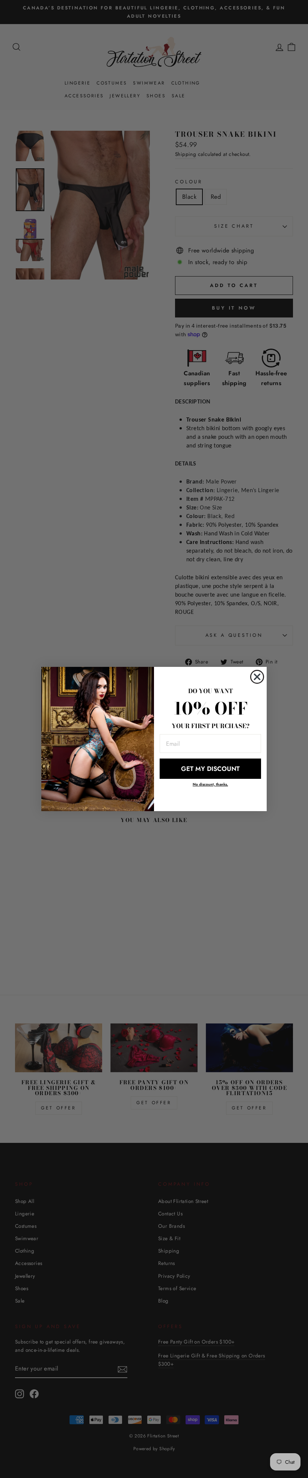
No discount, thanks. (210, 784)
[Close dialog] (257, 676)
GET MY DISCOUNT (210, 768)
